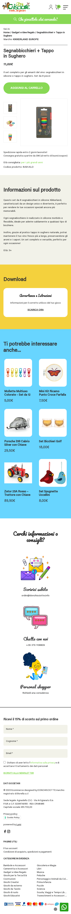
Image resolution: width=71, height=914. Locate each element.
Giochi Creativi (11, 882)
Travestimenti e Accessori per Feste (52, 896)
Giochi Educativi (11, 896)
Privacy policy (10, 814)
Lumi (18, 825)
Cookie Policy (13, 817)
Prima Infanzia (44, 882)
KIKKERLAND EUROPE (26, 39)
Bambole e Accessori (14, 865)
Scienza (41, 889)
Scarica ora (36, 310)
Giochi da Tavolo (12, 889)
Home (6, 33)
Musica (40, 872)
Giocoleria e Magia (46, 865)
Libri (39, 869)
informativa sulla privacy (42, 763)
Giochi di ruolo (10, 892)
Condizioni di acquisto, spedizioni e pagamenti (27, 852)
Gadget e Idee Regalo (23, 33)
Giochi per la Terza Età (15, 875)
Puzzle (40, 886)
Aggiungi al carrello (27, 88)
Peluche (41, 875)
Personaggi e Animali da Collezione (52, 879)
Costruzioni (9, 879)
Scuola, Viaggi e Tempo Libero (52, 892)
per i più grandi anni (32, 162)
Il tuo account (10, 848)
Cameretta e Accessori (15, 869)
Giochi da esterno (12, 886)
